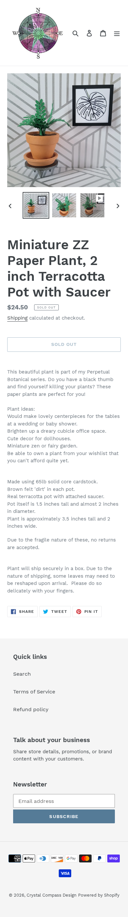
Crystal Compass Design (51, 895)
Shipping (17, 318)
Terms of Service (34, 691)
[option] (36, 205)
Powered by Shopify (98, 895)
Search (22, 674)
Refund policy (31, 709)
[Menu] (117, 33)
